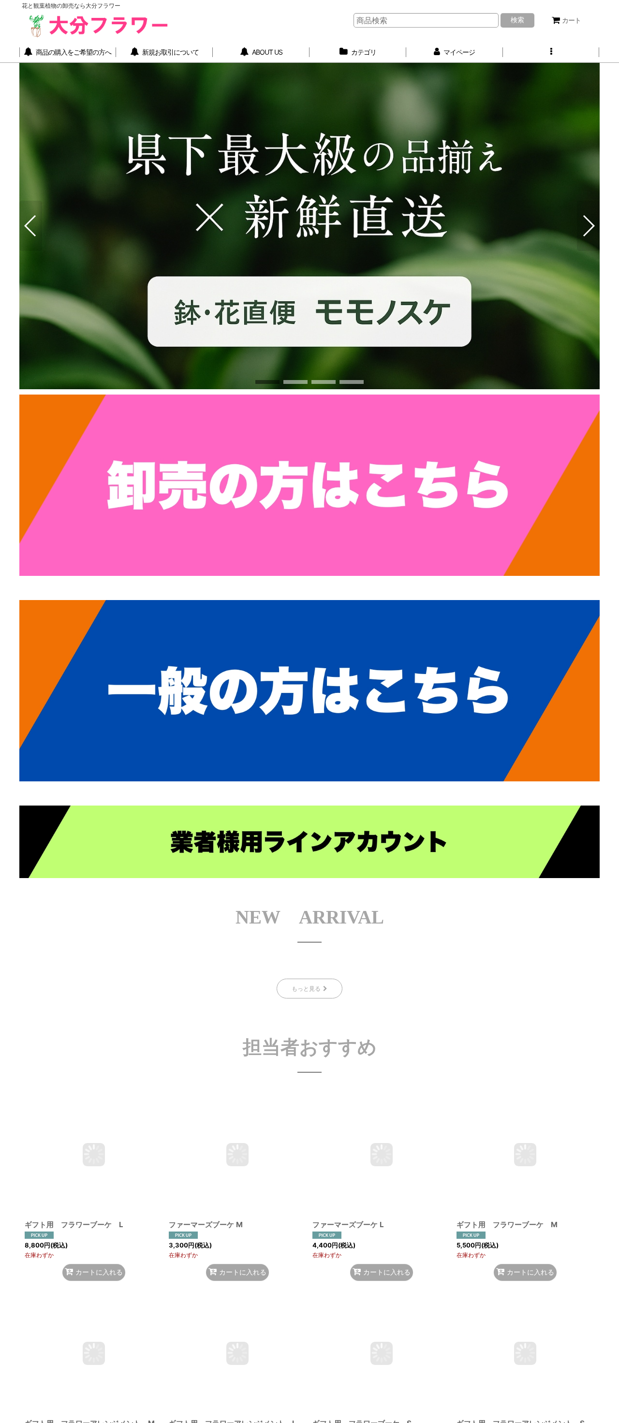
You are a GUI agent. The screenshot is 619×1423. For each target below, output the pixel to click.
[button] (551, 52)
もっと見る (306, 988)
